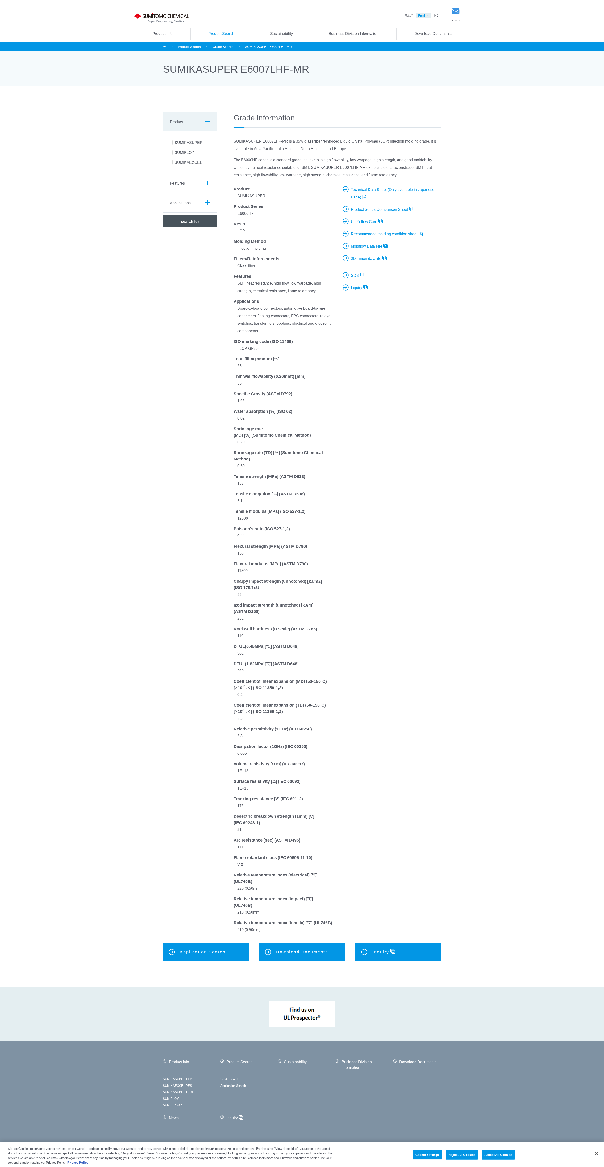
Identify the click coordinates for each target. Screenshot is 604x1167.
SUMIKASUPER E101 (178, 1092)
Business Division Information (353, 33)
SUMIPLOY (171, 1098)
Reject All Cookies (462, 1154)
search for (190, 221)
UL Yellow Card (364, 221)
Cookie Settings (427, 1154)
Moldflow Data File (366, 246)
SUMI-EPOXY (172, 1105)
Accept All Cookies (498, 1154)
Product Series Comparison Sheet (379, 209)
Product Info (162, 33)
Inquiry (455, 20)
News (174, 1118)
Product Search (221, 33)
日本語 (408, 15)
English (423, 15)
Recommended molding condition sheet (384, 233)
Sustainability (281, 33)
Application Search (233, 1085)
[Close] (596, 1153)
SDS (355, 275)
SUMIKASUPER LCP (177, 1079)
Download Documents (433, 33)
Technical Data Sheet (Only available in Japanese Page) (392, 193)
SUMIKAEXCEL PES (177, 1085)
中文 (436, 15)
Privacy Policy (77, 1162)
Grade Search (223, 46)
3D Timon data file (366, 258)
